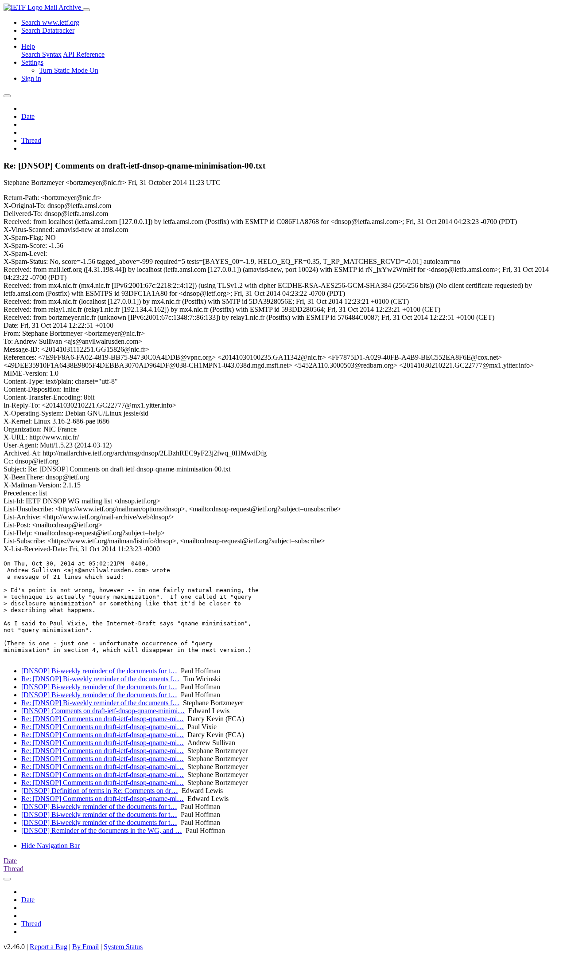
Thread (31, 140)
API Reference (84, 54)
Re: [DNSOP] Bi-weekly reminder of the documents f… (100, 679)
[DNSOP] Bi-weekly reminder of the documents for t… (99, 671)
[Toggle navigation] (86, 9)
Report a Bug (48, 946)
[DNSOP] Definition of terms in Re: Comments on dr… (99, 790)
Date (28, 116)
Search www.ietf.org (50, 22)
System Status (123, 946)
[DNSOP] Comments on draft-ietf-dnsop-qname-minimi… (103, 711)
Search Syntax (41, 54)
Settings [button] (32, 62)
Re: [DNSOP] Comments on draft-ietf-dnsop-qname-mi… (102, 718)
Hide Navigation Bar (50, 845)
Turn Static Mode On (68, 70)
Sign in (31, 78)
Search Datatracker (47, 30)
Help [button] (28, 46)
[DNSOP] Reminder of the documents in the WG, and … (101, 830)
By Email (85, 946)
